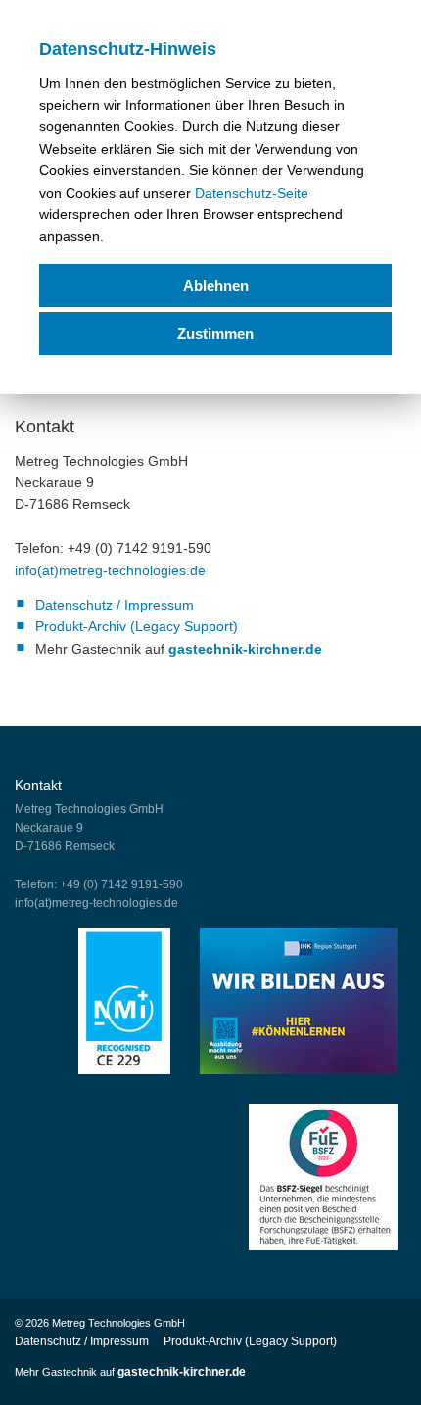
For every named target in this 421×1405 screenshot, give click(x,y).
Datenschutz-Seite (251, 193)
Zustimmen (215, 333)
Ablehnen (216, 285)
